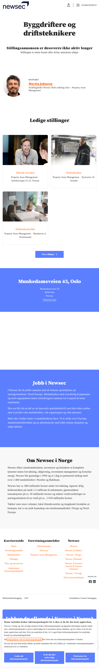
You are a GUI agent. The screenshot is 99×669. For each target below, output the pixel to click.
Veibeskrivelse (49, 299)
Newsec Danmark (73, 559)
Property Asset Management (44, 554)
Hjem (13, 546)
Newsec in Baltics (73, 550)
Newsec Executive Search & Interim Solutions (73, 566)
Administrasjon (44, 546)
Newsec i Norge (73, 554)
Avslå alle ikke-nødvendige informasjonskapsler (49, 657)
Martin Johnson (40, 84)
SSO (26, 598)
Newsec (73, 546)
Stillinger (14, 559)
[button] (68, 5)
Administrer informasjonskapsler (13, 569)
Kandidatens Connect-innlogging (82, 598)
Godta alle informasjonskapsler (19, 657)
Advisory (43, 550)
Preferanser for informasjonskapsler (80, 657)
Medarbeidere (13, 554)
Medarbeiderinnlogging (12, 598)
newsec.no (92, 576)
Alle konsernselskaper (73, 577)
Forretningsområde (14, 550)
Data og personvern (14, 563)
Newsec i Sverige (73, 573)
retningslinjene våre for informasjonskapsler (24, 639)
